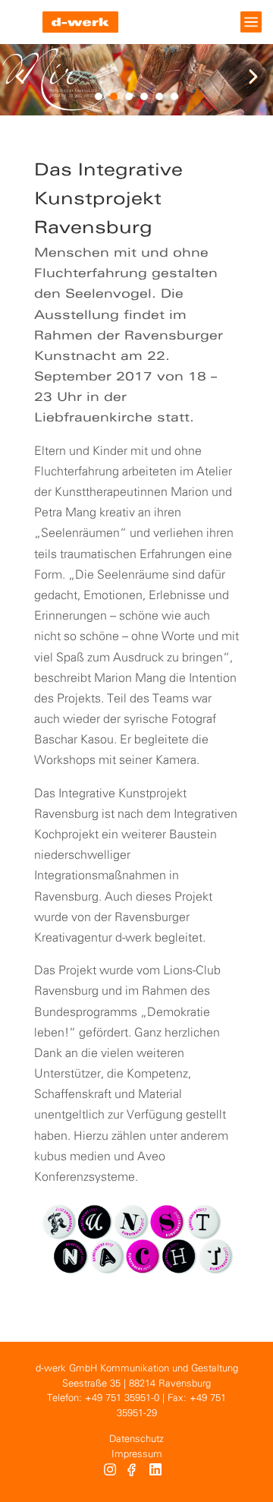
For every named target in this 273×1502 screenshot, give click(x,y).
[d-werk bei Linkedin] (157, 1472)
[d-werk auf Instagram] (110, 1472)
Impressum (136, 1454)
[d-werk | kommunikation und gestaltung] (80, 22)
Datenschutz (136, 1439)
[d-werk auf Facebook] (133, 1472)
